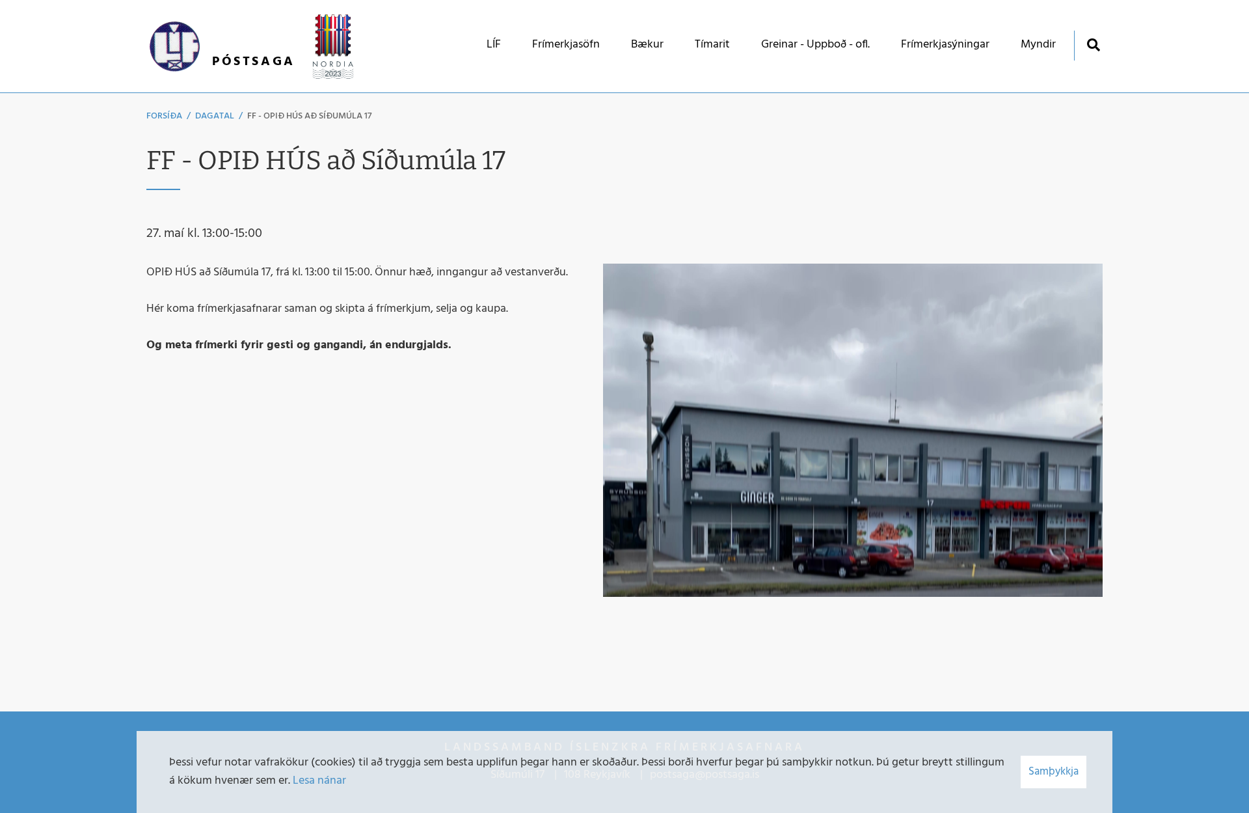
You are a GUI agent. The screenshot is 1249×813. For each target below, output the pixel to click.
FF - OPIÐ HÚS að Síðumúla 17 (309, 116)
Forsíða (164, 116)
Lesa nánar (319, 780)
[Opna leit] (1093, 45)
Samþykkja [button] (1053, 771)
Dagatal (214, 116)
